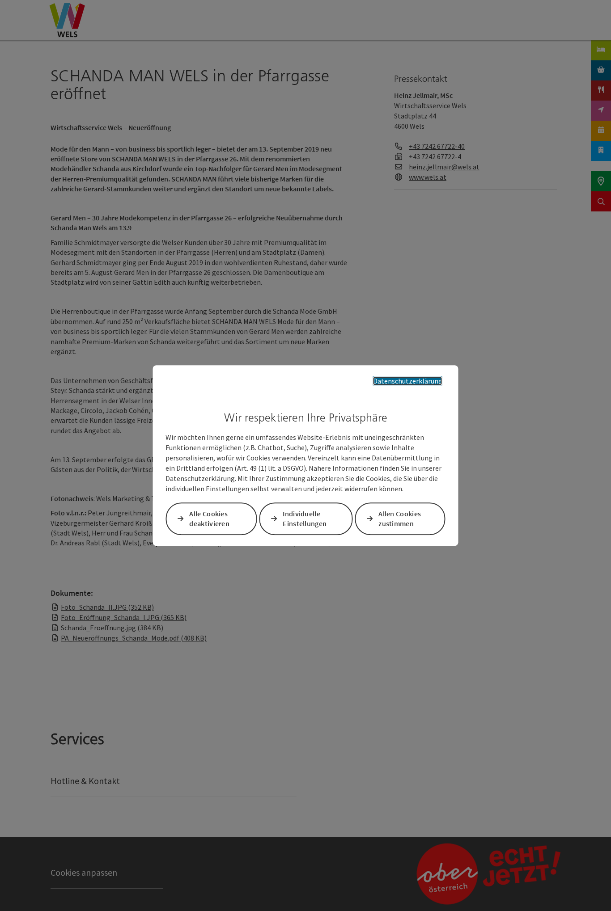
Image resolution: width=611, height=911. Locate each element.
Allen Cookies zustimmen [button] (399, 518)
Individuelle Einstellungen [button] (305, 518)
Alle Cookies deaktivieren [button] (209, 518)
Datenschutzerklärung (407, 380)
